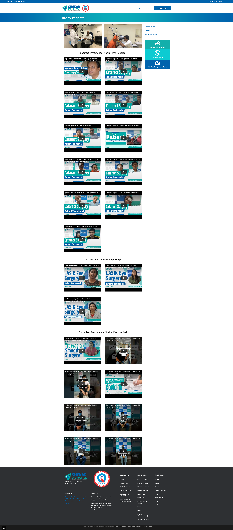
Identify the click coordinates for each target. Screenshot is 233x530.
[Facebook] (19, 1)
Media (156, 505)
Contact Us (149, 8)
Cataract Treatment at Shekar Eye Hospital (103, 52)
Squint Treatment (142, 494)
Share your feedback (161, 490)
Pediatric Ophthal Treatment (142, 502)
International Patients (151, 34)
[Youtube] (26, 1)
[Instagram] (24, 1)
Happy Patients (117, 8)
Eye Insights (138, 8)
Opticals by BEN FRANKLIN (124, 495)
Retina (139, 510)
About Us (128, 8)
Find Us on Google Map (157, 47)
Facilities (105, 8)
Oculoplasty (140, 498)
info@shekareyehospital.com (157, 67)
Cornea (139, 507)
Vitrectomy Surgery (143, 519)
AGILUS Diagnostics (126, 490)
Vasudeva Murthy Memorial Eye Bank (125, 500)
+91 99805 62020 (157, 58)
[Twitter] (21, 1)
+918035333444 (217, 1)
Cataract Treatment (142, 479)
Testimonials (148, 30)
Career (157, 501)
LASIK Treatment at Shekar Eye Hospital (102, 259)
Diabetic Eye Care (142, 490)
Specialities (95, 8)
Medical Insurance (125, 487)
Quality (157, 483)
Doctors (122, 479)
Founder (157, 479)
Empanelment (124, 483)
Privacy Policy (131, 526)
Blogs (156, 494)
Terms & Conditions (120, 526)
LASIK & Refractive (143, 483)
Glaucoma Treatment (143, 487)
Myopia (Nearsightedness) (142, 515)
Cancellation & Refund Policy (143, 526)
